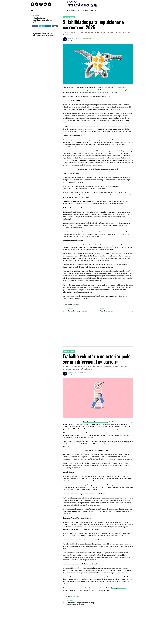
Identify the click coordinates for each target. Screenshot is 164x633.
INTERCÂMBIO (70, 10)
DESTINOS (84, 10)
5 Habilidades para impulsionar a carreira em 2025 (42, 20)
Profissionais (35, 15)
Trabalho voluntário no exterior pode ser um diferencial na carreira (43, 34)
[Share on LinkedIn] (48, 26)
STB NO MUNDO (93, 10)
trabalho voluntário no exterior (95, 422)
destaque (76, 304)
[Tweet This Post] (42, 26)
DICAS (77, 10)
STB (71, 40)
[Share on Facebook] (35, 26)
